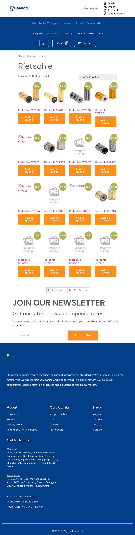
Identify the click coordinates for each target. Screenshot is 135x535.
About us (80, 33)
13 (75, 290)
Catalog (67, 33)
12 (70, 290)
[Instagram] (10, 396)
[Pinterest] (26, 396)
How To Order (96, 33)
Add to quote (29, 118)
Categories (37, 33)
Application (53, 33)
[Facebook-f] (18, 396)
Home (21, 56)
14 (80, 290)
